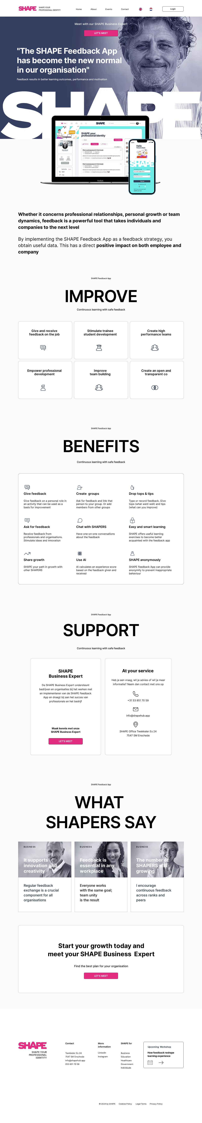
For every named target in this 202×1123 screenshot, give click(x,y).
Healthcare (126, 1060)
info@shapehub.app (138, 715)
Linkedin (102, 1052)
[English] (141, 9)
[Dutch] (151, 9)
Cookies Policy (125, 1104)
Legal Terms (141, 1104)
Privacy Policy (156, 1104)
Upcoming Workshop (159, 1046)
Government (127, 1064)
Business (125, 1053)
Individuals (126, 1067)
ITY (45, 1057)
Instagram (103, 1056)
